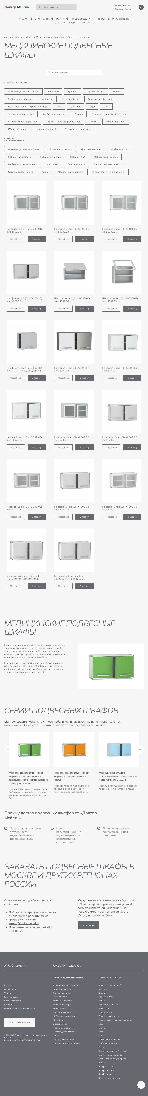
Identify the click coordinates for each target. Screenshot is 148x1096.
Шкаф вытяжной (115, 121)
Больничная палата (60, 149)
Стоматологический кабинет (109, 171)
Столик (79, 114)
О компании (42, 19)
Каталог (23, 19)
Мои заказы (141, 7)
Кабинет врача (119, 149)
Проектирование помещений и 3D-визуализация (70, 26)
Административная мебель (23, 91)
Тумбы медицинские (54, 114)
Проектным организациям (114, 19)
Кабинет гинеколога (19, 156)
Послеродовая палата (20, 171)
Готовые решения (81, 19)
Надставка (46, 99)
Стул (106, 106)
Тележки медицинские (21, 114)
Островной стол (70, 99)
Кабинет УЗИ (77, 156)
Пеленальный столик (100, 99)
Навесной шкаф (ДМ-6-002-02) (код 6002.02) (72, 369)
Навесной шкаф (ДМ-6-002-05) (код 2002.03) (24, 508)
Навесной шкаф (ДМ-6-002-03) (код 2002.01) (120, 508)
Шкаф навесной (17, 129)
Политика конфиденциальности (19, 1008)
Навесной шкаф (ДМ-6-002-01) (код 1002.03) (24, 230)
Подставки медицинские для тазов (28, 106)
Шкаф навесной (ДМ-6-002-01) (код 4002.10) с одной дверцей (24, 369)
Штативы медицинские (78, 129)
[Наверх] (141, 1085)
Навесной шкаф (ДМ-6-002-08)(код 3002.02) (24, 438)
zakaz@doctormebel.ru (24, 923)
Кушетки (72, 91)
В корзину (36, 239)
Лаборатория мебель (106, 156)
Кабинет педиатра (50, 156)
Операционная (76, 164)
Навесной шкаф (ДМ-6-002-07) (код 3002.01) (72, 438)
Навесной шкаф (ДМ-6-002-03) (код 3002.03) (72, 230)
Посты (45, 171)
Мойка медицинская (20, 99)
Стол (92, 106)
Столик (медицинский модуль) (109, 114)
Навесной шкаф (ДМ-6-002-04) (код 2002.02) (72, 508)
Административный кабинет (24, 149)
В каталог (88, 924)
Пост (59, 106)
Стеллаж (76, 106)
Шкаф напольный (46, 129)
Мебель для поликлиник (22, 164)
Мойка (116, 91)
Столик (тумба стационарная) (63, 121)
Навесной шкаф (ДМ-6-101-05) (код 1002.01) (120, 230)
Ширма (93, 121)
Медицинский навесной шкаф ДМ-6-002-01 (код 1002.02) (70, 577)
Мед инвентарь (95, 91)
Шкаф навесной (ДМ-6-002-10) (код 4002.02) (24, 299)
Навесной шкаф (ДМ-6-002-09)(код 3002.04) (120, 369)
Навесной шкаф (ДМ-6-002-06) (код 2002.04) (120, 438)
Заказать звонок (123, 9)
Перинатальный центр (106, 164)
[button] (140, 749)
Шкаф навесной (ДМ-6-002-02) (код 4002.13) (120, 299)
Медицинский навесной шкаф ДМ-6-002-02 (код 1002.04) (23, 577)
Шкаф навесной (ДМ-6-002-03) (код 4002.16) (72, 299)
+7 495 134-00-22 (123, 5)
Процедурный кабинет (71, 171)
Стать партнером (65, 23)
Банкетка (53, 91)
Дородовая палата (91, 149)
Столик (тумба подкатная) (22, 121)
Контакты (87, 23)
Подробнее (15, 239)
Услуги (60, 19)
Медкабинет (52, 164)
